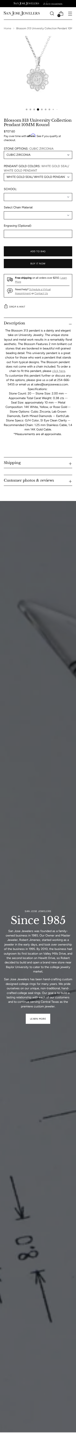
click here (58, 371)
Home (7, 28)
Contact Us (41, 293)
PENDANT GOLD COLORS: (36, 168)
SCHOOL (10, 189)
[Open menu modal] (70, 13)
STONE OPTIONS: (29, 148)
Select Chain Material (18, 207)
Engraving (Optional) (17, 226)
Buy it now (38, 263)
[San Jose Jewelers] (26, 3)
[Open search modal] (52, 13)
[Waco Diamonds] (52, 3)
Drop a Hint (17, 306)
